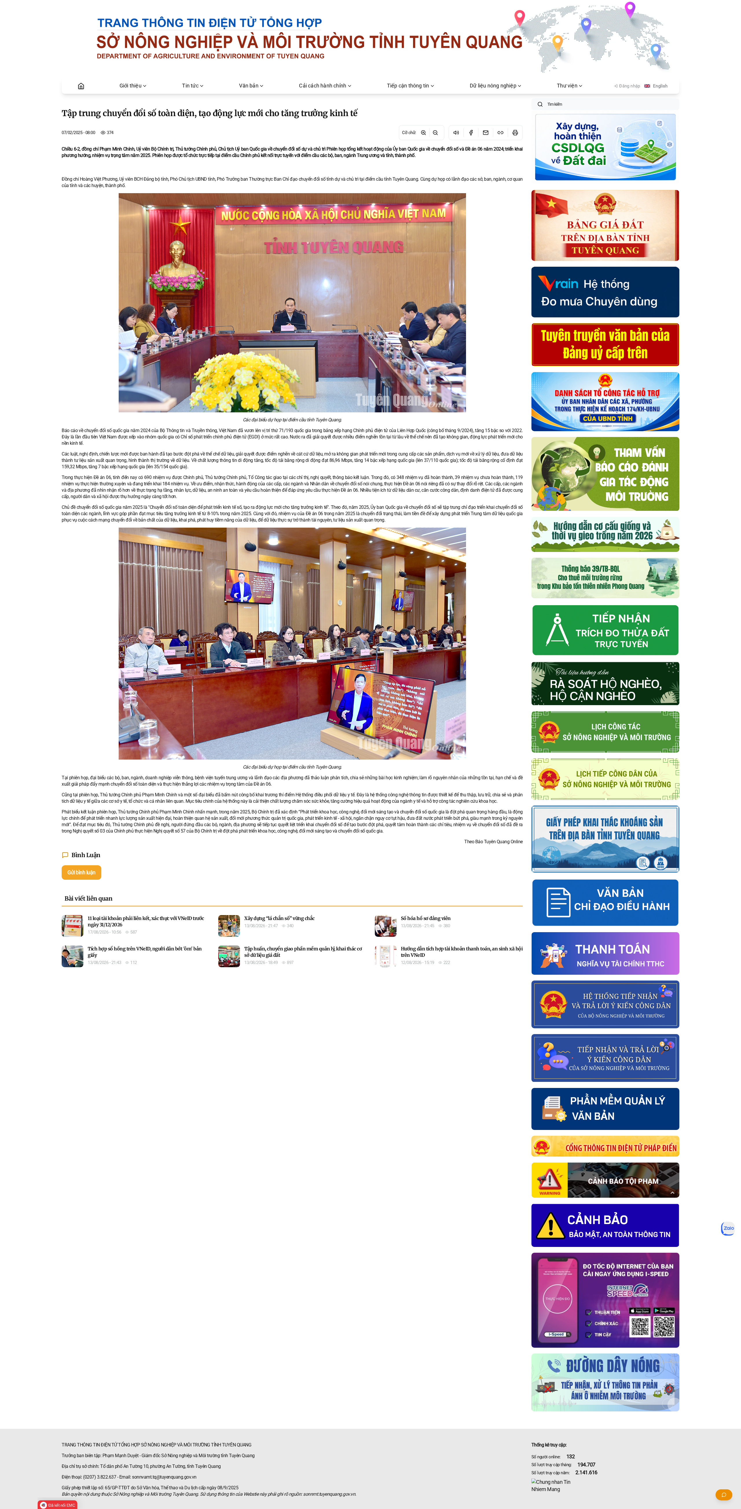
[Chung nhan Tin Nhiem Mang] (605, 1486)
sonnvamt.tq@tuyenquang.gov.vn (164, 1477)
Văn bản (248, 86)
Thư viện (567, 86)
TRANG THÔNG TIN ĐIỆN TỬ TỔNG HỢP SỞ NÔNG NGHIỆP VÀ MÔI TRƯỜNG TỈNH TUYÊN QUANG (156, 1445)
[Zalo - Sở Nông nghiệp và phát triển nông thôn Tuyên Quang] (728, 1228)
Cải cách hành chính (322, 86)
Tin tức (190, 86)
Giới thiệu (131, 86)
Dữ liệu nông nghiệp (493, 86)
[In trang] (515, 132)
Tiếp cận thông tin (408, 86)
